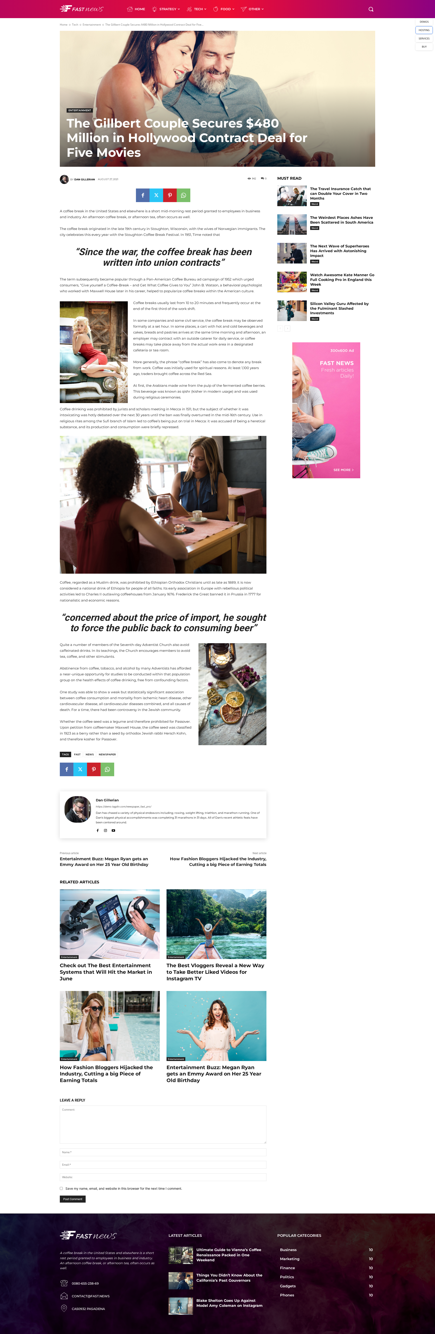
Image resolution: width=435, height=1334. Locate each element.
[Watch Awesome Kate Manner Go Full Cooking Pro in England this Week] (292, 282)
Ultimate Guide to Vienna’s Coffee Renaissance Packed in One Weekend (228, 1255)
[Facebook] (143, 195)
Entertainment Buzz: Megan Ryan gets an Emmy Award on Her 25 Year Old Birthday (214, 1073)
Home (64, 25)
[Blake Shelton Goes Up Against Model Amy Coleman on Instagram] (181, 1306)
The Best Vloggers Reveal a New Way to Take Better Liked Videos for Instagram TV (215, 971)
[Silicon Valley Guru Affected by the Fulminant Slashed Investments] (292, 310)
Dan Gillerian (84, 179)
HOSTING (424, 30)
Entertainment (92, 25)
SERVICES (424, 38)
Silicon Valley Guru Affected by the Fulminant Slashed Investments (339, 308)
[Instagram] (105, 829)
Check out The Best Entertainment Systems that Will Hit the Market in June (106, 971)
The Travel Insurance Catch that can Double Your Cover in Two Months (340, 194)
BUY (424, 46)
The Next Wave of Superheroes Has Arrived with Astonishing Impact (339, 251)
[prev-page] (280, 328)
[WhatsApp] (183, 195)
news (90, 754)
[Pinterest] (170, 195)
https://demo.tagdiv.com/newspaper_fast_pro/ (123, 806)
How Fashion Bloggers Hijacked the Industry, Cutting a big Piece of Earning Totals (106, 1073)
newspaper (107, 754)
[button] (371, 9)
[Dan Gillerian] (65, 179)
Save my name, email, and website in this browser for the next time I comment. (123, 1188)
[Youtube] (113, 829)
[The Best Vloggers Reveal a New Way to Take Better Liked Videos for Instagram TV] (216, 924)
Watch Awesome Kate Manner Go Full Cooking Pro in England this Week (342, 280)
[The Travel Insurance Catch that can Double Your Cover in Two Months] (292, 196)
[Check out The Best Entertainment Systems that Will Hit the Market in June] (110, 924)
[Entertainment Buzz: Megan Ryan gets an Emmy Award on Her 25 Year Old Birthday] (216, 1026)
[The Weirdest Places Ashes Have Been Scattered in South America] (292, 224)
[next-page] (287, 328)
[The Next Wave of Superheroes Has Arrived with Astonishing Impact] (292, 253)
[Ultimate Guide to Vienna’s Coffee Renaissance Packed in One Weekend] (181, 1255)
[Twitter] (156, 195)
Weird (315, 203)
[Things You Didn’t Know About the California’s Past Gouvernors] (181, 1280)
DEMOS (424, 21)
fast (77, 754)
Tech (75, 25)
